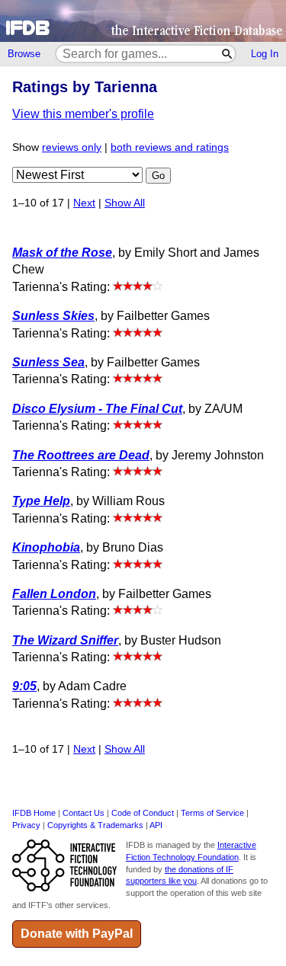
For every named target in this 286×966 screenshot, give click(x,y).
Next (84, 203)
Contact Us (83, 812)
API (155, 825)
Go (158, 175)
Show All (124, 203)
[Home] (143, 21)
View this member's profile (83, 113)
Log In (264, 53)
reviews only (71, 147)
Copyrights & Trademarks (95, 825)
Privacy (26, 825)
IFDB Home (34, 812)
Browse (24, 53)
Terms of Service (212, 812)
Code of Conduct (142, 812)
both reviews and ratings (170, 147)
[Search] (227, 54)
